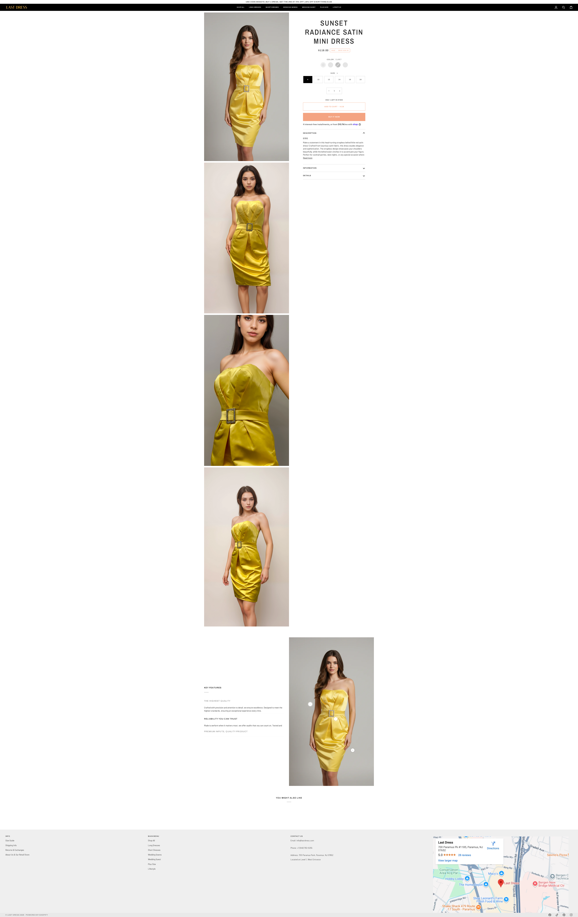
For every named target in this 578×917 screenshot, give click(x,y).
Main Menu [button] (153, 836)
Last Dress (13, 915)
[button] (503, 835)
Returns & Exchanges (14, 850)
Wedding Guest (154, 859)
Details (307, 175)
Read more (307, 158)
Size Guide (9, 840)
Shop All (151, 840)
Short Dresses (154, 850)
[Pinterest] (564, 915)
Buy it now (334, 117)
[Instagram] (571, 915)
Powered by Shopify (37, 915)
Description (309, 133)
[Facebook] (549, 915)
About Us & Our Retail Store (17, 854)
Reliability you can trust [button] (220, 711)
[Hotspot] (310, 704)
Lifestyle (151, 868)
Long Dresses (154, 845)
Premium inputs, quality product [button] (226, 722)
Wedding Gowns (155, 854)
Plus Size (152, 864)
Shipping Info (11, 845)
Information (310, 168)
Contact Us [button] (297, 836)
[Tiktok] (557, 915)
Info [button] (7, 836)
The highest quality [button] (217, 701)
